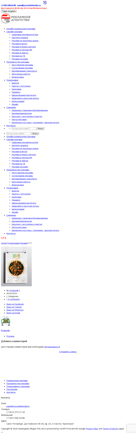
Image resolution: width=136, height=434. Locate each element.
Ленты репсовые (19, 119)
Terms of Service (110, 428)
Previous (10, 336)
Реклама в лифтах (20, 53)
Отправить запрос (68, 351)
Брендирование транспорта (24, 71)
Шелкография (18, 101)
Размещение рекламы (17, 380)
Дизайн (15, 104)
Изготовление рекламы (22, 65)
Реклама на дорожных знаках (25, 40)
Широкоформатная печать (24, 95)
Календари (16, 89)
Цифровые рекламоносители (25, 34)
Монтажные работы (21, 74)
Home (4, 243)
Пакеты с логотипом (21, 86)
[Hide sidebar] (2, 432)
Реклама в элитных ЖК (22, 49)
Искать (40, 129)
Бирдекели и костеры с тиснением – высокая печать (35, 122)
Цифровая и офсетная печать (25, 98)
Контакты (11, 125)
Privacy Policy (92, 428)
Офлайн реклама (14, 31)
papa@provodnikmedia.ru (29, 5)
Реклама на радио (20, 59)
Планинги (16, 92)
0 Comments (14, 299)
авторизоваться (52, 346)
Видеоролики (18, 77)
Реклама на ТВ (18, 56)
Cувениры (11, 107)
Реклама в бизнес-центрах (24, 46)
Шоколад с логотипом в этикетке (27, 116)
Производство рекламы (17, 62)
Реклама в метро (19, 43)
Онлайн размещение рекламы (20, 28)
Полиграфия (12, 80)
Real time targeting (20, 37)
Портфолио (12, 389)
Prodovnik (13, 290)
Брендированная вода (22, 113)
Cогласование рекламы (22, 68)
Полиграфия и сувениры (18, 386)
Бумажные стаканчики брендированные (30, 110)
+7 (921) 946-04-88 (8, 5)
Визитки (15, 83)
